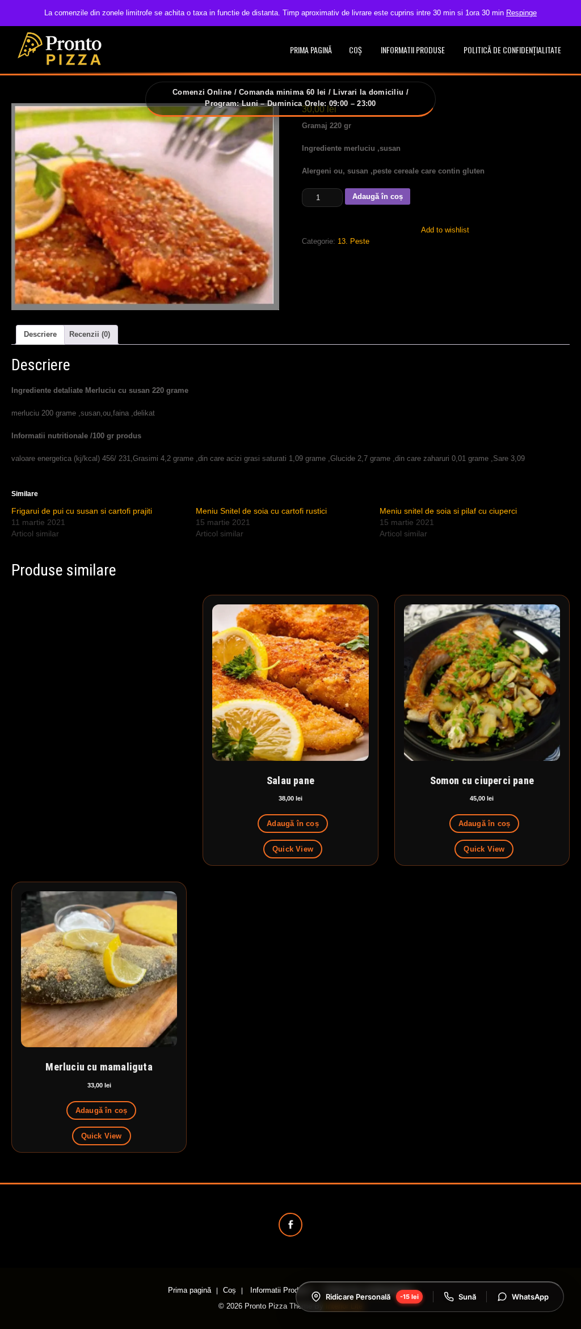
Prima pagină (311, 50)
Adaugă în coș (377, 196)
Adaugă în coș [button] (293, 823)
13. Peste (353, 241)
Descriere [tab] (40, 334)
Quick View (292, 849)
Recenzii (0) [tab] (89, 334)
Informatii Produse (413, 50)
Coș (355, 50)
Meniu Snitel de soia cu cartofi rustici (261, 510)
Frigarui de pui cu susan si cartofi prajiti (81, 510)
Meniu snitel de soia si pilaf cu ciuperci (448, 510)
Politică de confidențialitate (512, 50)
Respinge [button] (521, 13)
